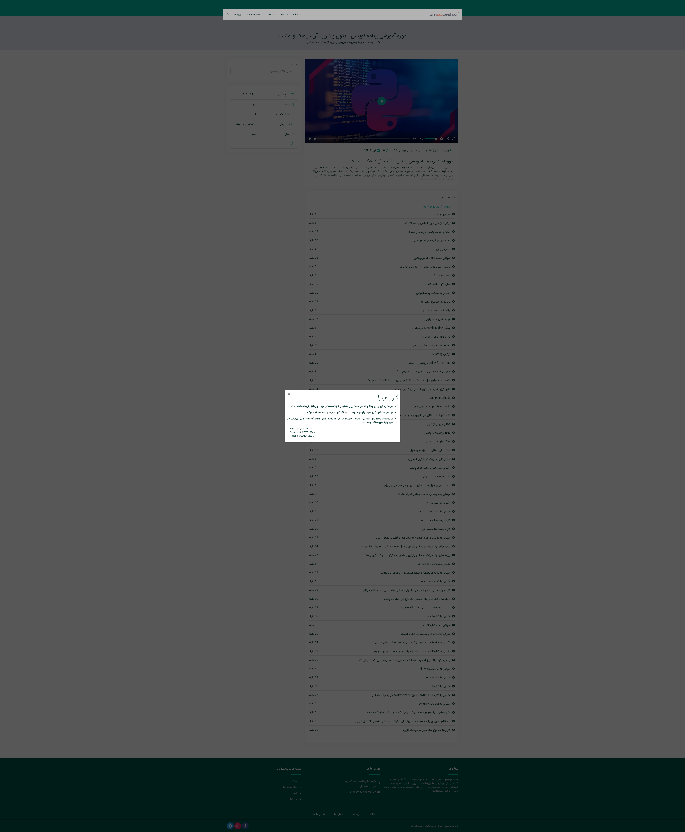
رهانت (329, 406)
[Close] (289, 394)
